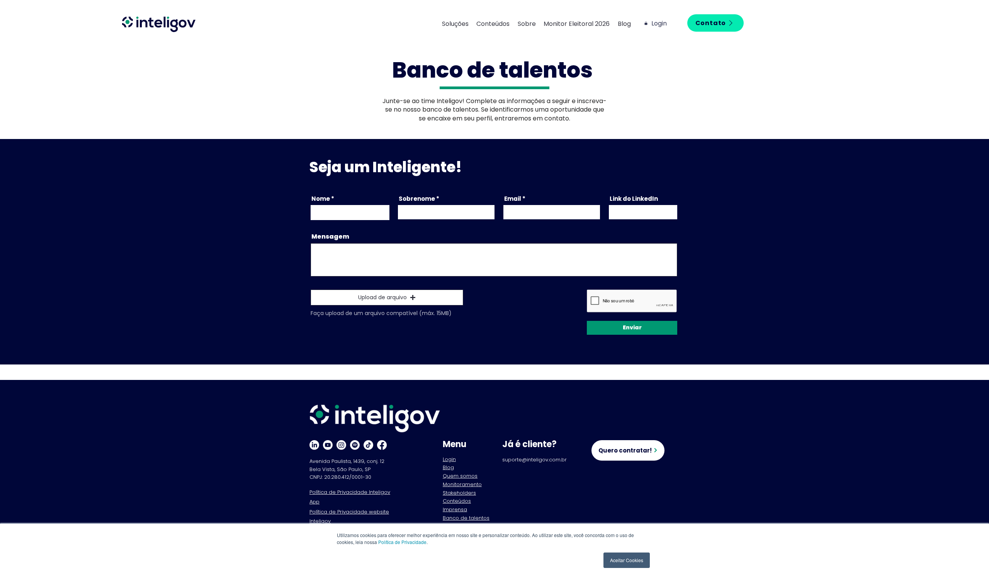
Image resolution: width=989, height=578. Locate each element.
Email (512, 199)
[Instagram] (341, 445)
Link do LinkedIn (634, 199)
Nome (320, 199)
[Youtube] (328, 445)
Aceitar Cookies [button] (626, 560)
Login (449, 459)
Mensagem (330, 237)
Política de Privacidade (402, 542)
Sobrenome (417, 199)
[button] (459, 24)
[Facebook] (382, 445)
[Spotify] (355, 445)
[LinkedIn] (314, 445)
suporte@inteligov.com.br (534, 459)
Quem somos (460, 476)
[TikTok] (368, 445)
